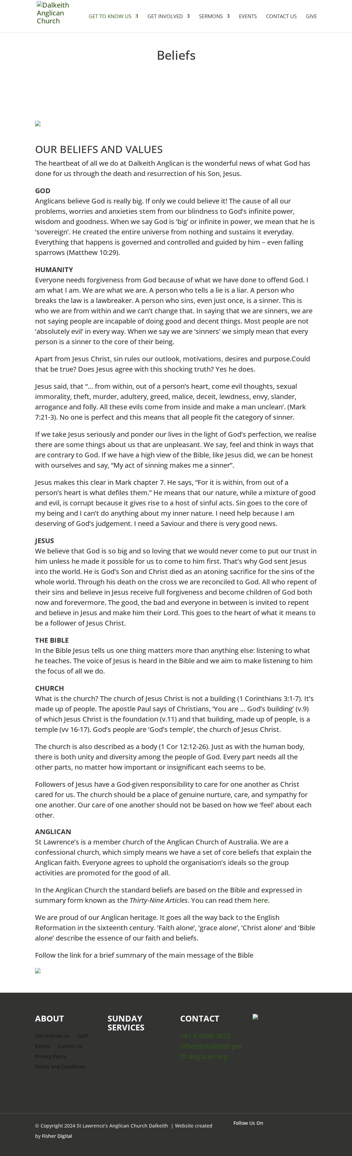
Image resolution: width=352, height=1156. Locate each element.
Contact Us (281, 17)
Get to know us (52, 1036)
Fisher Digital (57, 1136)
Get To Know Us (110, 17)
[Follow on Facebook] (306, 1135)
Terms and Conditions (60, 1067)
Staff (82, 1036)
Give (311, 17)
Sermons (211, 17)
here (260, 900)
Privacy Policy (50, 1057)
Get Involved (165, 17)
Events (248, 17)
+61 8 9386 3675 (206, 1035)
